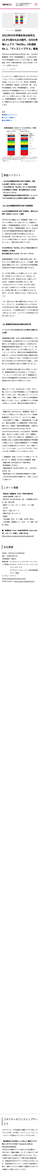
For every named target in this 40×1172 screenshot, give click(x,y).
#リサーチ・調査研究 (9, 69)
